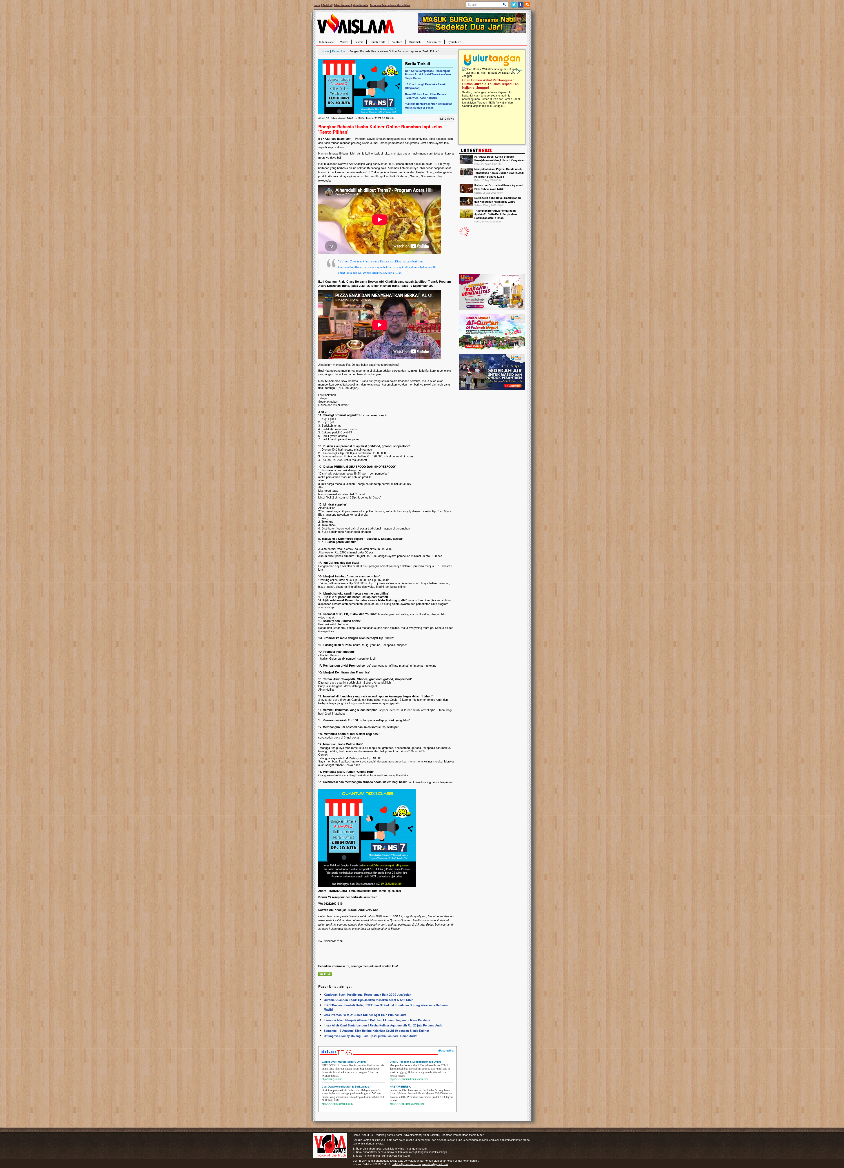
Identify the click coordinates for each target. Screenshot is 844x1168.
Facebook (520, 4)
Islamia (359, 42)
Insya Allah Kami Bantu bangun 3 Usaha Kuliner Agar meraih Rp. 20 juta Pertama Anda (383, 1025)
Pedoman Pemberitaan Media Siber (390, 5)
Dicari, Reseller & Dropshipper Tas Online (416, 1062)
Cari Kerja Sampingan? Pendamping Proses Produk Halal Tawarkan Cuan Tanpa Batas (428, 74)
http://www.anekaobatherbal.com (407, 1103)
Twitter (514, 4)
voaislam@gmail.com (435, 1164)
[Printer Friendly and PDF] (325, 973)
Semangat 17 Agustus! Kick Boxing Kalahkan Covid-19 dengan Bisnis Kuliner (376, 1030)
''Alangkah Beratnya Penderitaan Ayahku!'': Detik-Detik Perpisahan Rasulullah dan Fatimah (495, 214)
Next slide (518, 71)
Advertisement (342, 5)
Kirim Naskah (360, 5)
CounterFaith (378, 42)
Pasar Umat (339, 51)
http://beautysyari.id (332, 1079)
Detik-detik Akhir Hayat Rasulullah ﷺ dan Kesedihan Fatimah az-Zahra (497, 200)
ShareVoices (434, 42)
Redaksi (327, 5)
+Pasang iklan (446, 1050)
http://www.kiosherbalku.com (337, 1103)
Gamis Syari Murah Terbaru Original (344, 1062)
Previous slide (514, 71)
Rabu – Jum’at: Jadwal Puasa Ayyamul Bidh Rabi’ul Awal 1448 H (498, 187)
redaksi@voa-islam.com (406, 1164)
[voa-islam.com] (355, 25)
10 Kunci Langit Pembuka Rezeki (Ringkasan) (425, 86)
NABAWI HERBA (400, 1086)
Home (317, 5)
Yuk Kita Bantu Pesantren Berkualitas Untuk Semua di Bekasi (428, 105)
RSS (527, 4)
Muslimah (415, 42)
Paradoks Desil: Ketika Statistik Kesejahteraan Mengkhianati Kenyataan (499, 158)
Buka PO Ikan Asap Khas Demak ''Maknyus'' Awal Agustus (425, 96)
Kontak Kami (394, 1135)
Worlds (344, 42)
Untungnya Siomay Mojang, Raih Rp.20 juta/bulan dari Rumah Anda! (370, 1036)
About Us (367, 1135)
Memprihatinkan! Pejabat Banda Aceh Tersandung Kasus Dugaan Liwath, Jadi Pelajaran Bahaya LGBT (499, 172)
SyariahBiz (454, 42)
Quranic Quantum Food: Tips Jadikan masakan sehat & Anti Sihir (368, 1000)
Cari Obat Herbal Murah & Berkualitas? (346, 1086)
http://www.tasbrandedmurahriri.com (409, 1079)
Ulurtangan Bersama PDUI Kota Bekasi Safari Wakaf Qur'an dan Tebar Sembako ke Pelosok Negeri (491, 84)
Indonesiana (326, 42)
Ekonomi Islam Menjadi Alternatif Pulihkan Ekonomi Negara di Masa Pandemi (377, 1020)
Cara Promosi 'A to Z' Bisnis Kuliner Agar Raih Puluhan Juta (365, 1015)
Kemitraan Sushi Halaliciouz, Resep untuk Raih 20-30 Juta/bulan (367, 994)
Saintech (397, 42)
